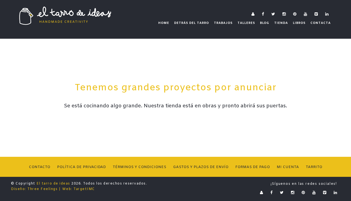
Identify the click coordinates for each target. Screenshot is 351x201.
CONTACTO (39, 167)
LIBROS (299, 23)
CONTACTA (320, 23)
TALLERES (246, 23)
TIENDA (281, 23)
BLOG (264, 23)
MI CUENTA (288, 167)
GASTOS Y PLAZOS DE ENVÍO (200, 167)
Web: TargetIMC (78, 189)
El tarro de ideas (53, 184)
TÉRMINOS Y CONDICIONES (139, 167)
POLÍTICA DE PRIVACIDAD (81, 167)
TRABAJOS (223, 23)
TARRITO (314, 167)
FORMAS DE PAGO (252, 167)
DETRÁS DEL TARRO (191, 23)
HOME (163, 23)
